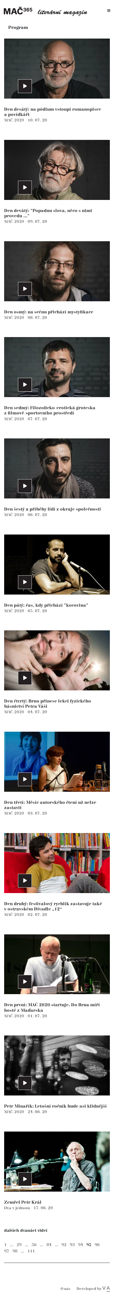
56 (34, 1245)
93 (72, 1245)
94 (80, 1245)
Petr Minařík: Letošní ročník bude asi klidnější (55, 1106)
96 (97, 1245)
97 (6, 1251)
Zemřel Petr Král (23, 1202)
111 (31, 1251)
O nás (65, 1289)
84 (48, 1245)
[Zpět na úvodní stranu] (47, 11)
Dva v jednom (17, 1208)
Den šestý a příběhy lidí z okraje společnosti (52, 509)
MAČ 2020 (14, 120)
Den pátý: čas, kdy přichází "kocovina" (46, 605)
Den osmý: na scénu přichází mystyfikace (48, 312)
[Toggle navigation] (109, 11)
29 (19, 1245)
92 (63, 1245)
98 (14, 1251)
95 (88, 1245)
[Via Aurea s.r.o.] (106, 1289)
